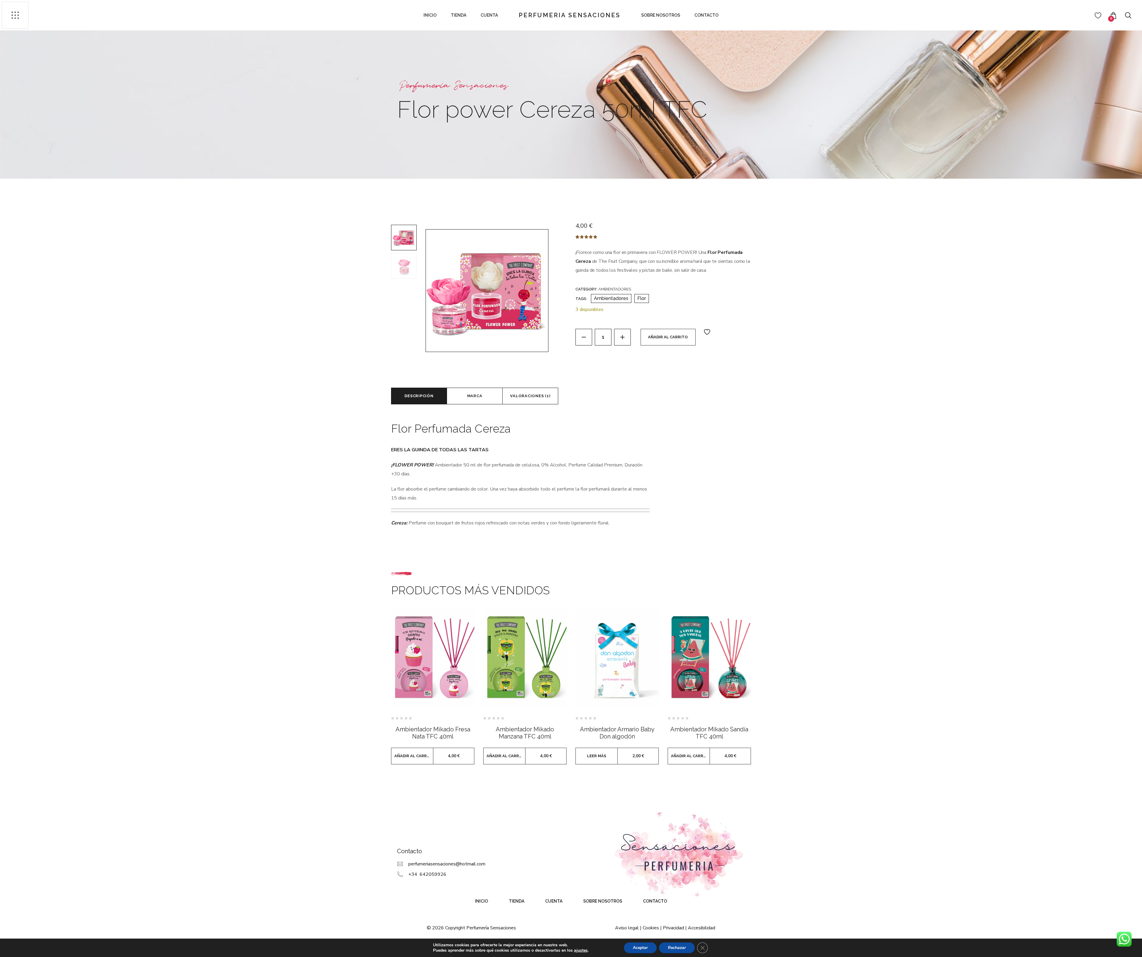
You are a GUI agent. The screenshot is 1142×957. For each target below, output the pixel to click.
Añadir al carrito (668, 337)
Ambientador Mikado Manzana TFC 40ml (525, 733)
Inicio (430, 15)
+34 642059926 (427, 874)
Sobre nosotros (660, 15)
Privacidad (673, 928)
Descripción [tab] (419, 396)
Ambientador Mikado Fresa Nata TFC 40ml (433, 733)
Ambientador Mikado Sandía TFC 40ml (709, 733)
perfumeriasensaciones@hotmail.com (446, 864)
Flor (641, 298)
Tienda (458, 15)
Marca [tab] (474, 396)
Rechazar (677, 947)
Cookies (651, 928)
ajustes (581, 950)
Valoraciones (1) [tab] (530, 396)
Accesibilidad (701, 928)
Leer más (596, 756)
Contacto (706, 15)
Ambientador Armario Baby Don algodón (617, 733)
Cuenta (489, 15)
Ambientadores (614, 289)
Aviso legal (627, 928)
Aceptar (640, 947)
